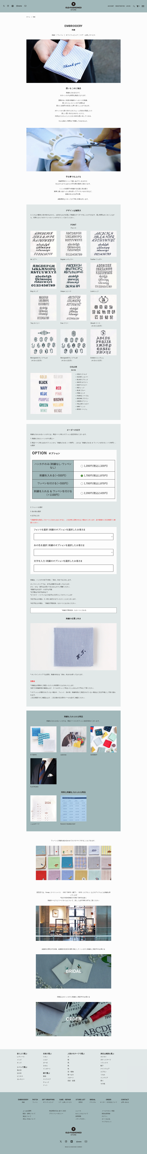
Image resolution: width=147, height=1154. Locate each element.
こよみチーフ (34, 824)
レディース (20, 1057)
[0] (137, 6)
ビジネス (20, 1076)
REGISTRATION (120, 6)
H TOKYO (33, 755)
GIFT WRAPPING (48, 1101)
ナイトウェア (105, 1069)
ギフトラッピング (72, 35)
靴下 (102, 1066)
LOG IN (128, 6)
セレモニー (20, 1079)
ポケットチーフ (105, 1060)
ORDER (108, 1101)
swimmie (63, 755)
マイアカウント (107, 1121)
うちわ (102, 1075)
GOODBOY (93, 755)
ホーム (28, 17)
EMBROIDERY (23, 1101)
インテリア (104, 1078)
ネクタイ (103, 1057)
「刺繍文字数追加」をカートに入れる (73, 610)
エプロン (103, 1072)
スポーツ (71, 1078)
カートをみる (106, 1119)
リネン (45, 1057)
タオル (45, 1066)
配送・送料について (29, 1113)
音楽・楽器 (71, 1081)
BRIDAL (92, 1101)
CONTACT (125, 1101)
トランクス (104, 1063)
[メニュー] (142, 6)
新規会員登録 (106, 1113)
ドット (45, 1085)
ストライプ (47, 1079)
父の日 (19, 1073)
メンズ (19, 1060)
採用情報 (78, 1116)
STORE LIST (80, 1101)
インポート (47, 1069)
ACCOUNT (111, 6)
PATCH (35, 1101)
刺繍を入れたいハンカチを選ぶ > (43, 438)
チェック (46, 1082)
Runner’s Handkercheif (67, 824)
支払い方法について (29, 1119)
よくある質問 (27, 1111)
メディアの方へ (80, 1119)
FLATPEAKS (34, 787)
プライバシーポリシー (56, 1113)
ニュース (78, 1111)
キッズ (19, 1063)
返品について (27, 1116)
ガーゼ (45, 1063)
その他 (102, 1084)
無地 (44, 1076)
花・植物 (71, 1072)
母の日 (19, 1070)
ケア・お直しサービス (87, 35)
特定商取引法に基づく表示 (57, 1111)
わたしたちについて (82, 1113)
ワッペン (60, 35)
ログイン (104, 1116)
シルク (45, 1060)
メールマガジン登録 (108, 1111)
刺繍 (53, 35)
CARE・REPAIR (65, 1101)
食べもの (71, 1075)
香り (102, 1081)
